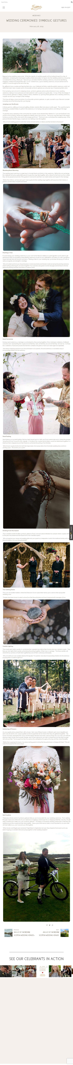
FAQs (49, 1036)
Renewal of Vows (12, 1036)
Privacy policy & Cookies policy (36, 1048)
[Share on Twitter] (49, 925)
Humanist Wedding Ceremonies (17, 1040)
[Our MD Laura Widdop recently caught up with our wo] (55, 971)
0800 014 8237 (18, 1018)
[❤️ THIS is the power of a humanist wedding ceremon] (6, 971)
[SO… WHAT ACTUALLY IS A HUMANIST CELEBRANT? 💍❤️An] (43, 971)
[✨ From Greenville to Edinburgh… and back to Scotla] (67, 971)
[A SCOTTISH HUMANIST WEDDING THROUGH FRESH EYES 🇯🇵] (30, 971)
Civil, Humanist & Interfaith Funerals (18, 1034)
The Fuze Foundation (54, 1032)
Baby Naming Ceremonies (15, 1038)
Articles (50, 1042)
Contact (50, 1040)
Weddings (37, 15)
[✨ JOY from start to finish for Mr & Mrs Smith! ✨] (18, 971)
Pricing (50, 1038)
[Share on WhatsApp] (52, 925)
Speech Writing (12, 1032)
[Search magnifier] (72, 2)
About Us (50, 1034)
